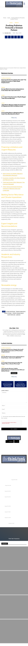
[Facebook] (6, 37)
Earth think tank (11, 314)
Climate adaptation (20, 311)
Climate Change (4, 523)
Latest (8, 17)
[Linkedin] (18, 37)
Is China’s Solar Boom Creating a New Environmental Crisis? (10, 520)
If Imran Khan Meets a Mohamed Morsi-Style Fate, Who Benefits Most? (12, 113)
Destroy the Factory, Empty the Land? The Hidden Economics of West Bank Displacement (13, 81)
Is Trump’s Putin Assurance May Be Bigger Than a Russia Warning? (13, 97)
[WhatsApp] (15, 37)
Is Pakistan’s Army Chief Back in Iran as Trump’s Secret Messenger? (12, 515)
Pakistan (17, 22)
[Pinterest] (12, 37)
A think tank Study (10, 311)
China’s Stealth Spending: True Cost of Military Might (21, 385)
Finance (3, 87)
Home (4, 17)
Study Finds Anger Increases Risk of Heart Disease (7, 385)
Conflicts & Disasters (6, 78)
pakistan (18, 314)
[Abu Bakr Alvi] (14, 322)
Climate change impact (18, 313)
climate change (8, 313)
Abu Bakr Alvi (8, 33)
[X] (9, 37)
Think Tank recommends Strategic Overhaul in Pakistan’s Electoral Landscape (12, 188)
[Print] (21, 37)
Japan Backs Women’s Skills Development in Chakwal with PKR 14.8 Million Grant (13, 105)
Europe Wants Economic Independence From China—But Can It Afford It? (12, 89)
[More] (21, 441)
